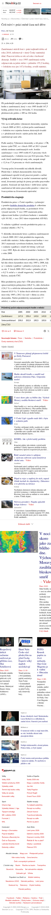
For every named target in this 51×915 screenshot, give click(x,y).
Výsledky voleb (7, 786)
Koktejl (16, 487)
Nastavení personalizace (32, 903)
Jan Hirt (30, 786)
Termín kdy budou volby (11, 790)
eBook (7, 39)
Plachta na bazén (28, 865)
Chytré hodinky (35, 885)
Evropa (16, 382)
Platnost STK (32, 847)
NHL (3, 822)
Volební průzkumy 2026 (11, 783)
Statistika (28, 338)
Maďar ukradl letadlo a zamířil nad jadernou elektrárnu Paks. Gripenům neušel (29, 377)
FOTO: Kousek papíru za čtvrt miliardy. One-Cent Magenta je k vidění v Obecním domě (42, 662)
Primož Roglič (32, 793)
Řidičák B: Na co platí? (35, 840)
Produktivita (38, 338)
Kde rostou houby (18, 857)
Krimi (16, 424)
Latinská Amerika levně (10, 844)
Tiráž (40, 898)
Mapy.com (24, 853)
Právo (3, 31)
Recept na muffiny (34, 808)
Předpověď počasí (36, 853)
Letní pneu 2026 (33, 830)
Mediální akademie (12, 900)
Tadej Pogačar (32, 790)
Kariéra (34, 898)
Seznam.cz (37, 3)
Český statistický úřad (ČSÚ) (12, 341)
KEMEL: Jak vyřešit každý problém (29, 439)
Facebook (10, 898)
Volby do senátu (8, 793)
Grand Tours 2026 (34, 796)
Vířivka (30, 873)
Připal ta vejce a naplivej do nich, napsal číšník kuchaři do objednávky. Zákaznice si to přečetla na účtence (31, 481)
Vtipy (16, 442)
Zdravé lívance (32, 812)
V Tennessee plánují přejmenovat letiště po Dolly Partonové (31, 354)
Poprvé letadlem (8, 834)
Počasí (16, 403)
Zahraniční (17, 359)
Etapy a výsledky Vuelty (35, 783)
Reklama (26, 898)
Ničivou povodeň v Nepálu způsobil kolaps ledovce (29, 503)
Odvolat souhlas (15, 903)
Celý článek (43, 631)
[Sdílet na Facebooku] (45, 331)
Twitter (18, 898)
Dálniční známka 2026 (35, 834)
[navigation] (3, 3)
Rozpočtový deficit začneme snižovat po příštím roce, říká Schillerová (6, 658)
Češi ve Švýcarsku (9, 840)
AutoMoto (17, 463)
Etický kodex (26, 900)
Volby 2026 (6, 779)
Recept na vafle (33, 818)
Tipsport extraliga (8, 812)
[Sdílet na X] (48, 331)
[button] (25, 84)
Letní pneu (40, 881)
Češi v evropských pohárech (24, 861)
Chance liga (6, 805)
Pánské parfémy (25, 889)
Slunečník (10, 869)
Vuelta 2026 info (33, 779)
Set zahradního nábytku (34, 869)
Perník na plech (33, 822)
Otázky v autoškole (34, 844)
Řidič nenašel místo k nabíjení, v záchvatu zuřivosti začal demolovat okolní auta (30, 457)
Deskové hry (13, 885)
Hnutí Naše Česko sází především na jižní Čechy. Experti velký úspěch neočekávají (25, 658)
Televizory (23, 885)
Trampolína (41, 865)
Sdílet (15, 39)
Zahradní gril (21, 873)
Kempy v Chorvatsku (9, 830)
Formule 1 (6, 818)
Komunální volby (8, 796)
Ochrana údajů (38, 900)
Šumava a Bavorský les (10, 837)
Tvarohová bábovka (34, 815)
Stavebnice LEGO (12, 881)
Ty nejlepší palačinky (34, 805)
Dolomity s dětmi (8, 847)
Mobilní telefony (34, 877)
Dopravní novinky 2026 (35, 837)
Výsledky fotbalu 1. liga (10, 808)
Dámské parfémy (27, 881)
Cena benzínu (32, 857)
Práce (20, 338)
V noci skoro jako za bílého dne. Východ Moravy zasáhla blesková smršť (31, 399)
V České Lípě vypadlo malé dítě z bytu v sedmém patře (31, 419)
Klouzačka (19, 869)
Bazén (18, 865)
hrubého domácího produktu (22, 205)
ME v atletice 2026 (9, 815)
